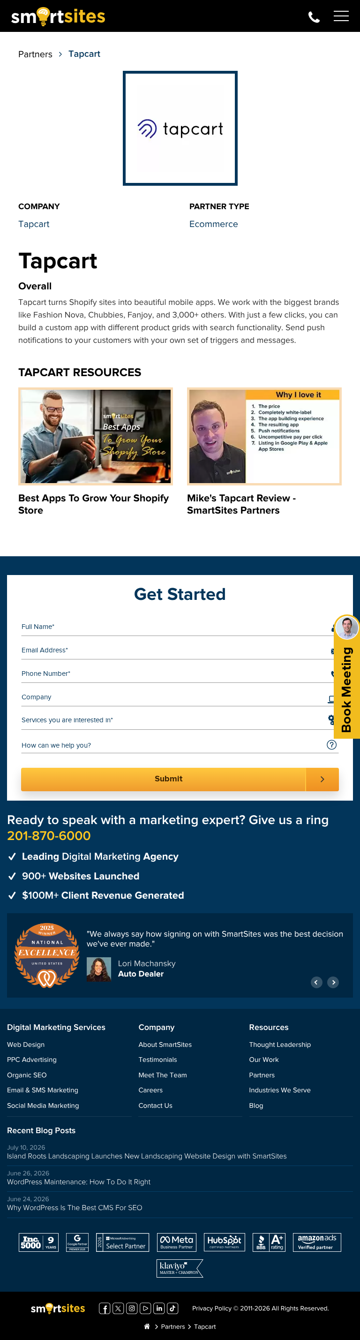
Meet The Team (162, 1076)
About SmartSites (165, 1045)
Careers (150, 1091)
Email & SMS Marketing (42, 1091)
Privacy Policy (212, 1309)
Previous (316, 982)
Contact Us (155, 1106)
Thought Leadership (280, 1045)
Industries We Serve (280, 1091)
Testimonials (157, 1060)
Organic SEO (27, 1076)
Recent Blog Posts (41, 1131)
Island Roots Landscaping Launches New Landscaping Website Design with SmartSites (147, 1156)
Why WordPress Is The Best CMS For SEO (74, 1208)
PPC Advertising (32, 1060)
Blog (256, 1106)
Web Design (26, 1045)
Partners (35, 54)
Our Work (264, 1060)
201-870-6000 (314, 16)
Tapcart (33, 224)
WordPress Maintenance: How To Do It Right (78, 1182)
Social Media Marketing (43, 1106)
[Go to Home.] (147, 1327)
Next (333, 982)
